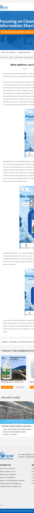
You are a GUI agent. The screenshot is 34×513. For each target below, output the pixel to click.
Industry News (29, 57)
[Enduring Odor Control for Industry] (13, 367)
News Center (19, 57)
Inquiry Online (7, 387)
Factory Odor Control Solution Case (18, 426)
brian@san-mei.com (9, 471)
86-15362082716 (11, 474)
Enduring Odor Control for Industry (13, 382)
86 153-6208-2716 (10, 468)
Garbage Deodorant (24, 52)
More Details (20, 387)
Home (11, 57)
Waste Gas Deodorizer (8, 52)
